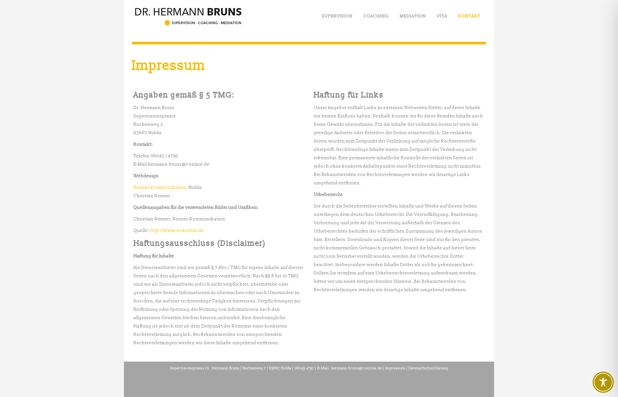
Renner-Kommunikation (160, 187)
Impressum (395, 368)
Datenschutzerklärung (428, 368)
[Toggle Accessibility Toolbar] (603, 382)
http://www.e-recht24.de (176, 230)
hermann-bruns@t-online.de (356, 368)
